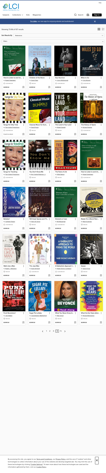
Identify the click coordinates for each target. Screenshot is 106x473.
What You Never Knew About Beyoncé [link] (64, 313)
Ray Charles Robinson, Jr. (38, 174)
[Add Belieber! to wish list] (23, 228)
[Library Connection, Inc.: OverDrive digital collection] (11, 7)
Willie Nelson (60, 174)
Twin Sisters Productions (12, 127)
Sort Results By (7, 35)
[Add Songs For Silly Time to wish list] (23, 134)
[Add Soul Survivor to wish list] (75, 87)
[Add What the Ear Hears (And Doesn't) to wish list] (101, 322)
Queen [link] (83, 266)
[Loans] (88, 15)
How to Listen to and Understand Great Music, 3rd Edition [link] (13, 78)
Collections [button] (17, 15)
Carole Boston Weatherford (39, 316)
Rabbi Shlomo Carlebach (64, 269)
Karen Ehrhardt (35, 269)
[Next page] (65, 331)
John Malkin (8, 316)
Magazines (37, 15)
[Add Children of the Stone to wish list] (49, 87)
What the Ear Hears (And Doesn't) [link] (90, 313)
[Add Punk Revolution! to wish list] (23, 322)
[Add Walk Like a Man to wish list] (23, 275)
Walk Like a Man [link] (9, 266)
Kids (28, 15)
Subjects (6, 15)
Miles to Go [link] (85, 78)
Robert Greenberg (10, 80)
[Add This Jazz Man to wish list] (49, 275)
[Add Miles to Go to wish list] (101, 87)
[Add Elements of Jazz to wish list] (75, 228)
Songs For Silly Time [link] (11, 125)
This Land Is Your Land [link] (63, 125)
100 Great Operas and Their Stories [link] (38, 219)
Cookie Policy (41, 467)
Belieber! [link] (7, 219)
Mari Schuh (60, 316)
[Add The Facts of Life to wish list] (75, 181)
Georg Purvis (86, 269)
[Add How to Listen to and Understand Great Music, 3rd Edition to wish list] (23, 87)
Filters (5, 41)
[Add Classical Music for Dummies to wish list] (49, 134)
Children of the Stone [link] (37, 78)
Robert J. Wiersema (10, 269)
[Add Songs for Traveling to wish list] (23, 181)
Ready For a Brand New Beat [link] (90, 219)
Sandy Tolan (34, 80)
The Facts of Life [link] (61, 172)
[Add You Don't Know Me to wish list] (49, 181)
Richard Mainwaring (88, 316)
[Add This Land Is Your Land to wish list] (75, 134)
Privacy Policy (61, 459)
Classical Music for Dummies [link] (38, 125)
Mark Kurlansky (87, 221)
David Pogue (35, 127)
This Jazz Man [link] (34, 266)
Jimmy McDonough (62, 80)
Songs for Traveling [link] (10, 172)
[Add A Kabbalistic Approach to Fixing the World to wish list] (75, 275)
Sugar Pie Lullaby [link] (35, 313)
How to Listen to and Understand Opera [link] (90, 172)
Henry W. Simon (35, 221)
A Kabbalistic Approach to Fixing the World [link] (64, 266)
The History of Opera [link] (88, 125)
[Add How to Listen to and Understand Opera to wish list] (101, 181)
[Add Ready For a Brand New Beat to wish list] (101, 228)
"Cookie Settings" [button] (36, 464)
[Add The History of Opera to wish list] (101, 134)
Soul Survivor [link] (60, 78)
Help (100, 3)
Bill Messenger (61, 221)
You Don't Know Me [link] (36, 172)
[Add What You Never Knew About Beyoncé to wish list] (75, 322)
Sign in (97, 15)
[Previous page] (43, 331)
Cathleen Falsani (10, 221)
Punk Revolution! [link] (10, 313)
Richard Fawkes (87, 127)
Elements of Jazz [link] (61, 219)
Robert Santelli (61, 127)
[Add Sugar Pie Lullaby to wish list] (49, 322)
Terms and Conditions (44, 459)
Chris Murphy (86, 80)
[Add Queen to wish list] (101, 275)
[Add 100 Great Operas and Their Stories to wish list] (49, 228)
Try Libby (33, 21)
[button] (78, 15)
